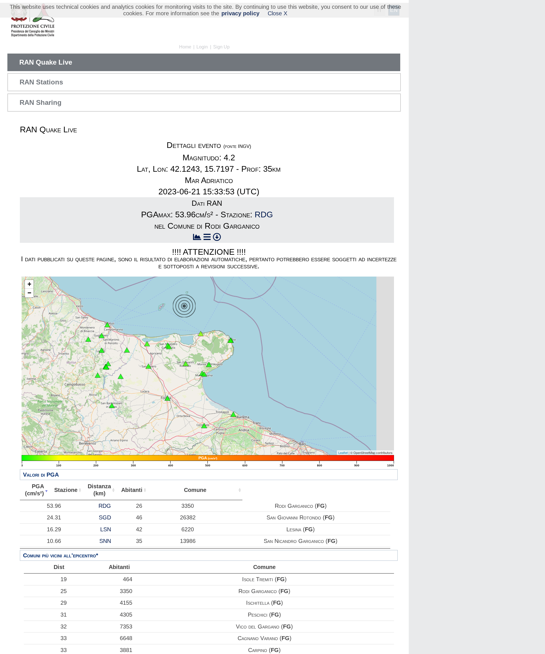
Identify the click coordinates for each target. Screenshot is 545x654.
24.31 (54, 517)
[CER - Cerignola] (204, 425)
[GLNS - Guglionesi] (101, 335)
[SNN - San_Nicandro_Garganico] (169, 346)
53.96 (54, 506)
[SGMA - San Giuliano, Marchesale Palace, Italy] (106, 367)
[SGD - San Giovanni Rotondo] (185, 363)
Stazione (65, 490)
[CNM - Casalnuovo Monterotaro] (120, 376)
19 (63, 579)
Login (202, 46)
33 (63, 638)
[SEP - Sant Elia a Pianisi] (97, 375)
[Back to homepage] (32, 20)
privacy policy (240, 13)
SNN (105, 541)
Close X (277, 13)
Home (185, 46)
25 (63, 591)
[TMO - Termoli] (107, 325)
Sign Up (221, 46)
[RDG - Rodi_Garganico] (201, 333)
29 (63, 603)
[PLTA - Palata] (88, 339)
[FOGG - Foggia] (167, 398)
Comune (195, 490)
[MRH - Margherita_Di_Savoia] (233, 414)
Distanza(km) (99, 489)
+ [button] (29, 284)
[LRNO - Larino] (101, 350)
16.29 (54, 529)
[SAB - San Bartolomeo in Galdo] (112, 405)
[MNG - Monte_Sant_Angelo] (209, 364)
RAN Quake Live (45, 62)
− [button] (29, 292)
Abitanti (131, 490)
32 (63, 626)
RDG (264, 214)
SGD (105, 517)
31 (63, 614)
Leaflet (343, 452)
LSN (105, 529)
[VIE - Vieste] (230, 340)
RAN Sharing (41, 102)
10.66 (54, 541)
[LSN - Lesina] (147, 344)
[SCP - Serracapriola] (127, 350)
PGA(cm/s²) (34, 489)
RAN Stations (41, 82)
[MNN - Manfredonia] (204, 374)
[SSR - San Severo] (148, 366)
